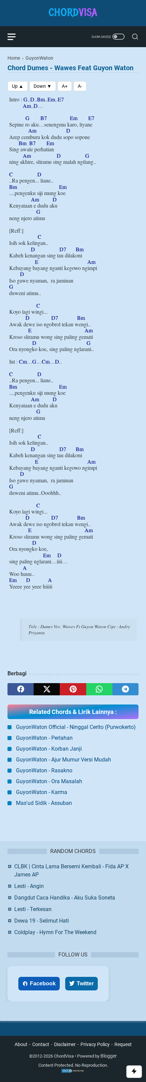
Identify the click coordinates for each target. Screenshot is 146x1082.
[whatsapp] (99, 689)
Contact (40, 1044)
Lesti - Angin (29, 886)
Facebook (43, 983)
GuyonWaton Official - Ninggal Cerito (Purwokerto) (76, 727)
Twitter (85, 983)
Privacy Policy (95, 1044)
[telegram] (125, 689)
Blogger (109, 1056)
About (21, 1044)
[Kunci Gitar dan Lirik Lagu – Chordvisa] (73, 13)
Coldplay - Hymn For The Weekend (55, 932)
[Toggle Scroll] (134, 1071)
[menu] (15, 36)
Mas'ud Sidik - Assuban (44, 803)
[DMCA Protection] (73, 1071)
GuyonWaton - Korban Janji (49, 749)
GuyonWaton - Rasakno (44, 770)
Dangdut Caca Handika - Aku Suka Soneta (64, 897)
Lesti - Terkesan (33, 909)
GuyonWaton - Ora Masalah (49, 781)
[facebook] (20, 689)
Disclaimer (65, 1044)
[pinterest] (73, 689)
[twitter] (47, 689)
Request (123, 1044)
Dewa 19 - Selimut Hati (41, 920)
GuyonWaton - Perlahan (44, 738)
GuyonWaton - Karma (41, 792)
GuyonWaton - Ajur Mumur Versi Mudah (63, 759)
